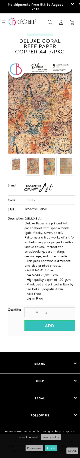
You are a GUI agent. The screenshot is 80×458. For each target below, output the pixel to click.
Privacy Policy (51, 437)
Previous (11, 163)
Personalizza (34, 448)
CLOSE (72, 451)
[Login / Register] (61, 22)
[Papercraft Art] (38, 191)
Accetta (51, 448)
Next (69, 163)
